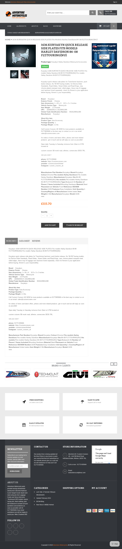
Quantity (44, 212)
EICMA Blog (40, 501)
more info (11, 241)
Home (9, 26)
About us (34, 26)
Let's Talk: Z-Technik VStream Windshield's (45, 493)
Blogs (45, 26)
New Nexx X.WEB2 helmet (45, 505)
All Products (21, 26)
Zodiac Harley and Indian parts (18, 33)
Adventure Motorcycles (60, 545)
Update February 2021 (43, 498)
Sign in (115, 2)
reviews (36, 241)
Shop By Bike (57, 26)
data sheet (24, 241)
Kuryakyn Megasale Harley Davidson (48, 33)
